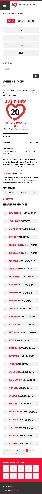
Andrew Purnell (15, 372)
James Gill (12, 308)
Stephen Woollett (15, 245)
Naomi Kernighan (15, 213)
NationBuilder (17, 490)
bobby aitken (13, 284)
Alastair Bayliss (15, 229)
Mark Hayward (14, 316)
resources (9, 199)
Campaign (11, 14)
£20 (21, 37)
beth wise (12, 340)
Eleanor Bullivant (15, 253)
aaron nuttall (14, 396)
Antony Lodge (14, 269)
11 (8, 453)
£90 (21, 45)
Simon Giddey (14, 388)
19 (16, 453)
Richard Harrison (15, 411)
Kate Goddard (14, 435)
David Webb (13, 300)
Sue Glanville (13, 427)
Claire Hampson (14, 380)
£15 (21, 30)
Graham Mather (14, 261)
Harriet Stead (14, 356)
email (8, 173)
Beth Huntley (14, 237)
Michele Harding (15, 348)
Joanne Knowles (14, 221)
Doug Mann (13, 404)
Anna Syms (13, 292)
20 (20, 453)
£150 (21, 52)
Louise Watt (13, 443)
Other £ (7, 62)
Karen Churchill (15, 332)
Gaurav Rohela (14, 276)
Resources (20, 14)
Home (4, 14)
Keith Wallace (14, 324)
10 (4, 453)
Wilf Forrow (13, 419)
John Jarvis (13, 364)
